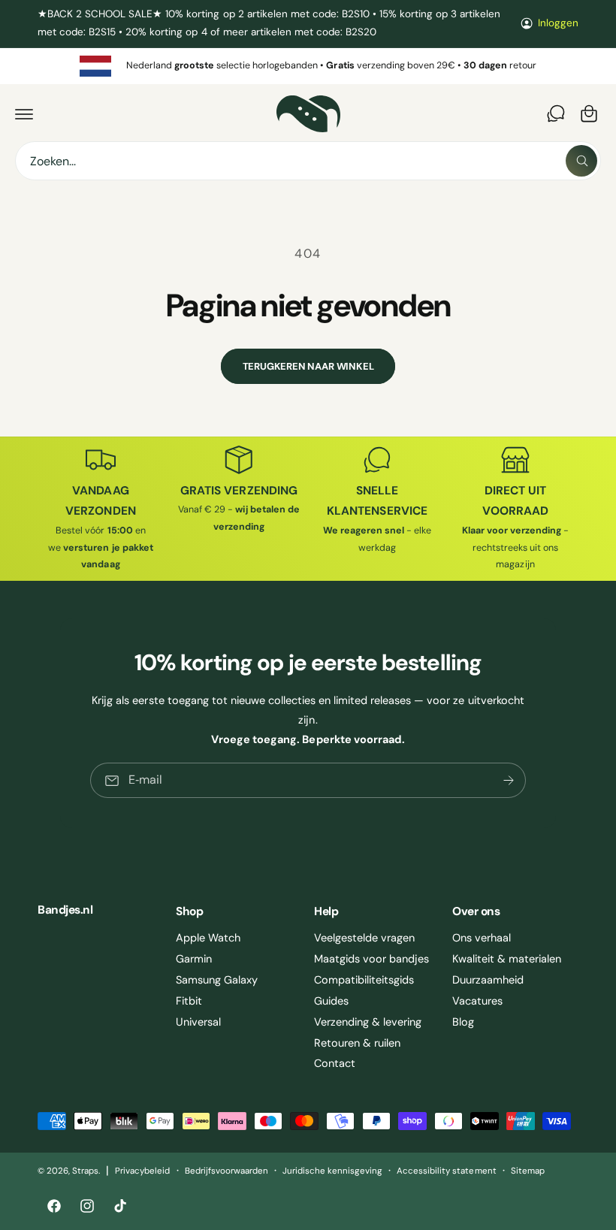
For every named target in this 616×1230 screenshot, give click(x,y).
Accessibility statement (446, 1171)
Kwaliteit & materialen (506, 959)
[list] (308, 66)
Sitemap (528, 1171)
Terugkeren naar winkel (308, 366)
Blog (463, 1022)
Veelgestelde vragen (364, 937)
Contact (334, 1063)
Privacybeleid (142, 1171)
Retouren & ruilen (357, 1043)
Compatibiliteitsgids (364, 980)
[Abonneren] (508, 780)
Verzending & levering (367, 1022)
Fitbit (189, 1001)
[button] (24, 113)
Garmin (194, 959)
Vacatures (477, 1001)
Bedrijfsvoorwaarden (226, 1171)
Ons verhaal (481, 937)
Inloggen (558, 23)
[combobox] (308, 160)
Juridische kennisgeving (332, 1171)
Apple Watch (208, 937)
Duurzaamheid (488, 980)
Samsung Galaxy (217, 980)
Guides (331, 1001)
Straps (85, 1171)
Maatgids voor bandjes (371, 959)
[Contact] (555, 113)
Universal (198, 1022)
